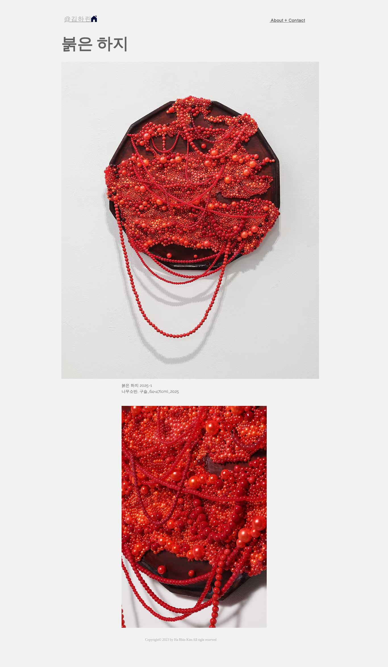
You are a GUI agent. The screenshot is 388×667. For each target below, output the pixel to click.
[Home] (94, 18)
